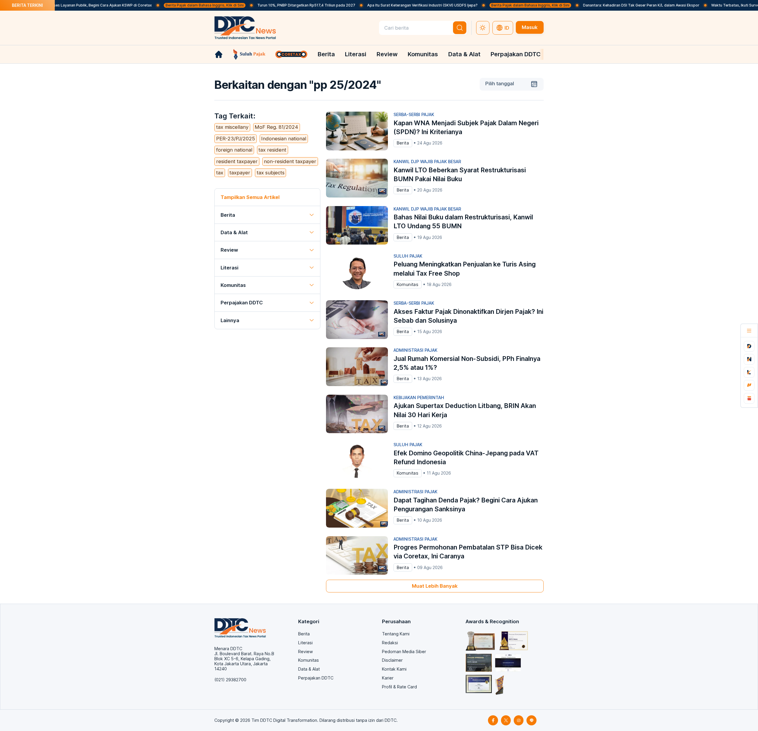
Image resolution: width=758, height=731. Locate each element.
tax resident (272, 150)
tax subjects (271, 173)
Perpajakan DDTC (516, 54)
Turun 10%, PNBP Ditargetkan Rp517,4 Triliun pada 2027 (287, 5)
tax (219, 173)
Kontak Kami (394, 668)
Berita (326, 54)
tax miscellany (232, 127)
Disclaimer (392, 660)
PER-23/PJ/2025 (235, 139)
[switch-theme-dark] (483, 28)
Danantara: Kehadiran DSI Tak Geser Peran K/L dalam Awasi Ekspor (621, 5)
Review (387, 54)
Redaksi (390, 642)
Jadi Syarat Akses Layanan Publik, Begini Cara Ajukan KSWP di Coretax (70, 5)
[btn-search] (459, 27)
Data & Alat (464, 54)
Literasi (355, 54)
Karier (388, 677)
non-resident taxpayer (290, 161)
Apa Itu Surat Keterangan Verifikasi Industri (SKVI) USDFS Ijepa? (403, 5)
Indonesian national (283, 139)
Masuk (529, 27)
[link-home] (218, 54)
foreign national (234, 150)
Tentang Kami (395, 633)
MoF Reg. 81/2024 (276, 127)
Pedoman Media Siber (404, 651)
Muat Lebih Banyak (434, 586)
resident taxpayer (237, 161)
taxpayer (239, 173)
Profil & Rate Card (399, 686)
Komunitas (423, 54)
